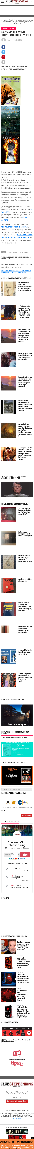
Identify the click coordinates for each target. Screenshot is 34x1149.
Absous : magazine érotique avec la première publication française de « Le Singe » (25, 678)
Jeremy (9, 40)
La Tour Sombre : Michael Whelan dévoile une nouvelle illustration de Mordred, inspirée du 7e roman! (25, 405)
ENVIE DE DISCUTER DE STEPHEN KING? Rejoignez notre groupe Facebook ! (16, 271)
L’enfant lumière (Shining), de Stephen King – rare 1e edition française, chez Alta (25, 607)
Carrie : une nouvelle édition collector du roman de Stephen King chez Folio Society (23, 978)
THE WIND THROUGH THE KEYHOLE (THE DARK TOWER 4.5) (16, 236)
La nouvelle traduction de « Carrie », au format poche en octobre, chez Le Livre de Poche (23, 963)
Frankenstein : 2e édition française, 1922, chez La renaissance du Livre (25, 558)
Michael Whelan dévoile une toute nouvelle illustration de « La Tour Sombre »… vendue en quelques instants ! (25, 430)
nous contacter (17, 1118)
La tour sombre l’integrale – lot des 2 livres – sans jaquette (25, 534)
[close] (32, 1138)
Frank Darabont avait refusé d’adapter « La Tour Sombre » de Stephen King (25, 356)
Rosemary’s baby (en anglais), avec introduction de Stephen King (25, 629)
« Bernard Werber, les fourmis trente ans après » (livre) (25, 652)
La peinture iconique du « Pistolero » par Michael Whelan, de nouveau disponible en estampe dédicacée (25, 382)
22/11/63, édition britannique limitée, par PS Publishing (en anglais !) (24, 511)
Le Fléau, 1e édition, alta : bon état (25, 580)
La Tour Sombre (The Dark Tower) (18, 252)
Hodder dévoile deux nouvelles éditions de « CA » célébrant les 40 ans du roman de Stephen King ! (23, 1012)
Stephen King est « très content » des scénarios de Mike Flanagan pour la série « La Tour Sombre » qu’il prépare (24, 335)
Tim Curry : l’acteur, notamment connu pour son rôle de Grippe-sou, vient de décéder (23, 946)
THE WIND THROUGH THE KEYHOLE (14, 226)
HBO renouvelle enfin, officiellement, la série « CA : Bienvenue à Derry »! (22, 995)
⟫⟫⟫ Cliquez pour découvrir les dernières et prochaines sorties (15, 1041)
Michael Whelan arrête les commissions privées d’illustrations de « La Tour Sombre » (25, 286)
